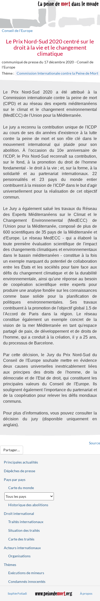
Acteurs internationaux (22, 548)
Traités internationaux (25, 521)
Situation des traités (24, 530)
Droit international (19, 513)
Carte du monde (21, 488)
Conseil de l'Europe (17, 30)
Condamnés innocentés (26, 581)
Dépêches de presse (19, 471)
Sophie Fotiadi (17, 593)
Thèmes (10, 564)
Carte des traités (21, 539)
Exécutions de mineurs (26, 573)
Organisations (19, 556)
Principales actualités (21, 462)
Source (94, 443)
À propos (86, 593)
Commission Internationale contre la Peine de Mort (57, 73)
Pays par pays (14, 479)
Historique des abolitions (28, 505)
